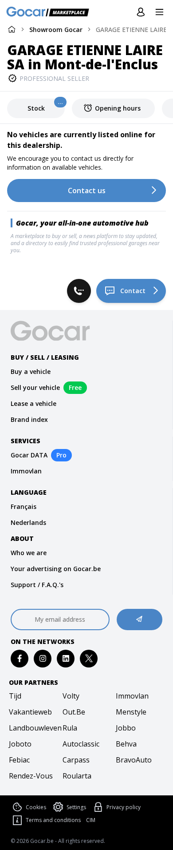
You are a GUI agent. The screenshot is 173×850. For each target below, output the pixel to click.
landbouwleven (33, 728)
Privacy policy (123, 807)
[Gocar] (50, 12)
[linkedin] (66, 658)
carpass (76, 760)
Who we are (29, 552)
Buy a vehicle (31, 371)
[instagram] (43, 658)
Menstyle (131, 712)
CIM (90, 820)
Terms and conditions (53, 820)
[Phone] (79, 291)
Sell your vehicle (35, 387)
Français (23, 506)
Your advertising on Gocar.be (56, 568)
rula (70, 728)
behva (126, 744)
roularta (77, 776)
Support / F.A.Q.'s (37, 584)
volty (71, 696)
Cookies (36, 807)
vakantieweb (30, 712)
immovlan (132, 696)
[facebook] (20, 658)
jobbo (126, 728)
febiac (19, 760)
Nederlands (28, 522)
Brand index (29, 419)
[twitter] (89, 658)
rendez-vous (31, 776)
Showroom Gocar (56, 29)
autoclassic (81, 744)
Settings (76, 807)
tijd (15, 696)
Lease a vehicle (33, 403)
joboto (20, 744)
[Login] (140, 12)
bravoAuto (134, 760)
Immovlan (26, 471)
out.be (74, 712)
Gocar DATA (29, 455)
